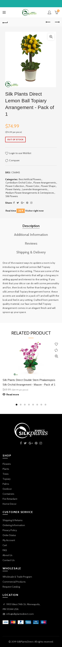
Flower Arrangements (44, 182)
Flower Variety (13, 189)
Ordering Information (14, 525)
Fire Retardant (10, 498)
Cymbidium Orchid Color (19, 182)
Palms (6, 483)
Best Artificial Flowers (30, 179)
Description (31, 226)
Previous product (48, 22)
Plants (6, 468)
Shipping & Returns (13, 520)
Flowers (7, 463)
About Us (7, 555)
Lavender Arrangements (34, 189)
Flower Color (32, 186)
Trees (6, 473)
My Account (9, 540)
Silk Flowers (12, 196)
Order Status (9, 535)
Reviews (31, 243)
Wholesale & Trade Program (17, 576)
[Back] (5, 22)
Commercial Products (14, 581)
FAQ (5, 550)
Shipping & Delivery (31, 252)
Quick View (56, 356)
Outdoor (7, 488)
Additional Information (31, 235)
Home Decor (9, 503)
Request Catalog (11, 586)
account (49, 12)
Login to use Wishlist (20, 153)
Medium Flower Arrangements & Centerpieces (30, 192)
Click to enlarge (51, 36)
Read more (12, 394)
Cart (5, 545)
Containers (8, 493)
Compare (14, 160)
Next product (57, 22)
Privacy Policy (10, 530)
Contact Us (9, 560)
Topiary (7, 478)
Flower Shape (48, 186)
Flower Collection (15, 186)
